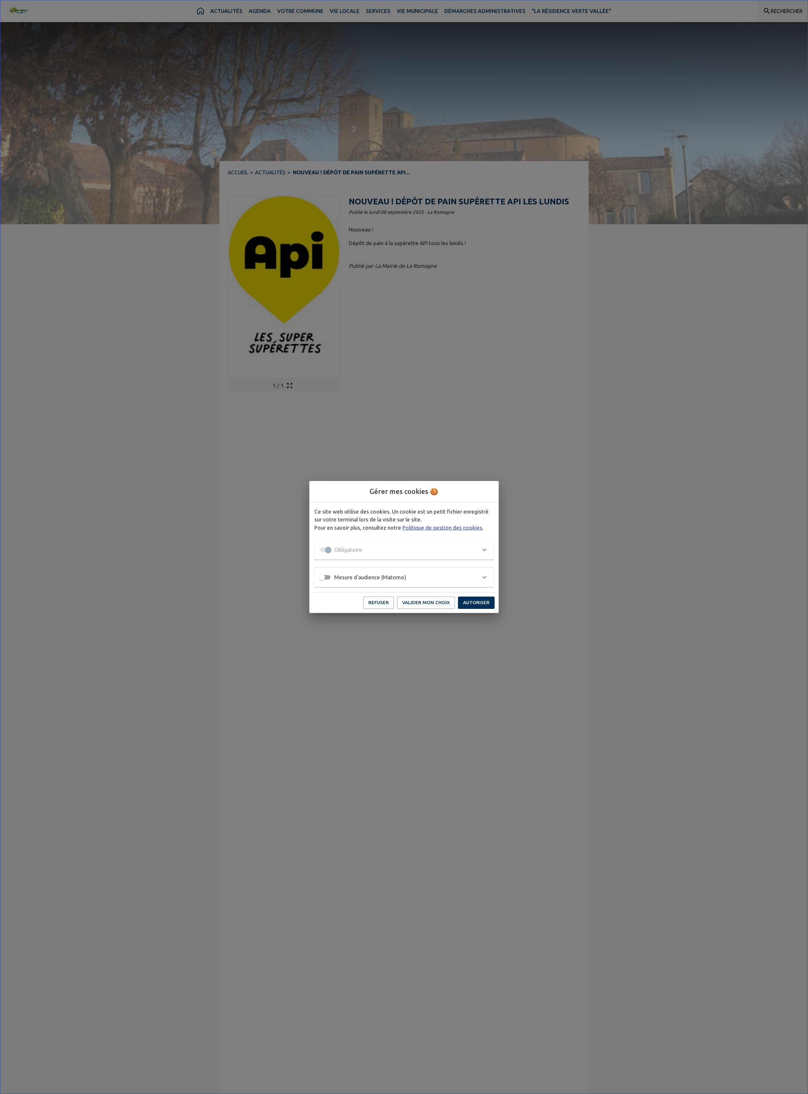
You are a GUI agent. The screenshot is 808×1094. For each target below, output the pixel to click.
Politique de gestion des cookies (442, 528)
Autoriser (476, 602)
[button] (404, 550)
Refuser (378, 602)
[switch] (322, 577)
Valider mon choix (426, 602)
